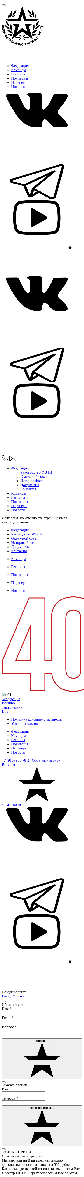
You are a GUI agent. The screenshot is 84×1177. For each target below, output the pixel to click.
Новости (18, 87)
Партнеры (19, 82)
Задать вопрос (13, 804)
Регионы (18, 74)
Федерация (20, 66)
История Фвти (32, 481)
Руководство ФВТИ (36, 472)
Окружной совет (34, 476)
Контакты (28, 489)
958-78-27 (16, 760)
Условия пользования (28, 724)
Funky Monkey (13, 996)
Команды (18, 70)
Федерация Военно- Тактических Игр (12, 705)
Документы (30, 485)
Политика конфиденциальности (36, 719)
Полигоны (19, 78)
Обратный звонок (46, 760)
